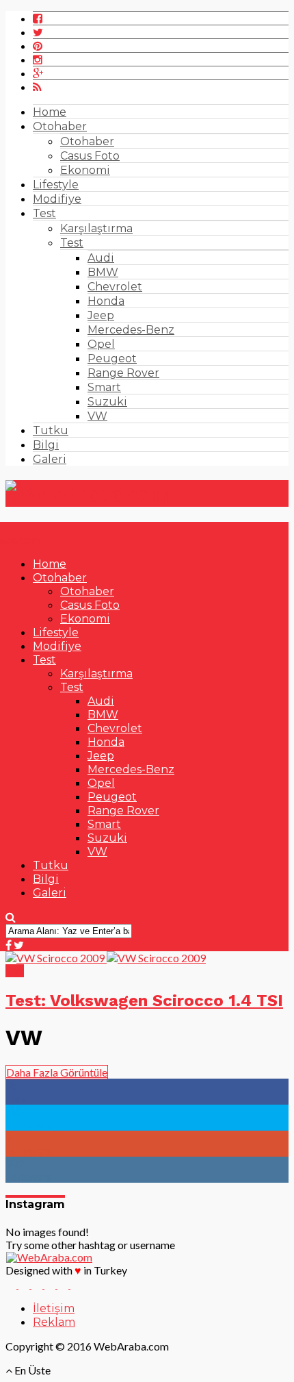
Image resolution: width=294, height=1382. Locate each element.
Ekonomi (85, 170)
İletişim (54, 1308)
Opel (101, 344)
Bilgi (46, 444)
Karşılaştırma (96, 228)
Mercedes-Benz (131, 329)
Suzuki (107, 401)
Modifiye (57, 198)
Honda (106, 300)
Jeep (101, 315)
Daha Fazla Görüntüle (56, 1072)
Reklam (54, 1322)
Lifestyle (56, 184)
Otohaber (60, 126)
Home (49, 111)
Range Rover (123, 372)
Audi (101, 257)
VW (97, 416)
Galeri (49, 459)
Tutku (50, 430)
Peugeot (112, 358)
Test (44, 213)
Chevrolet (115, 286)
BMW (103, 272)
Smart (104, 387)
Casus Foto (90, 155)
